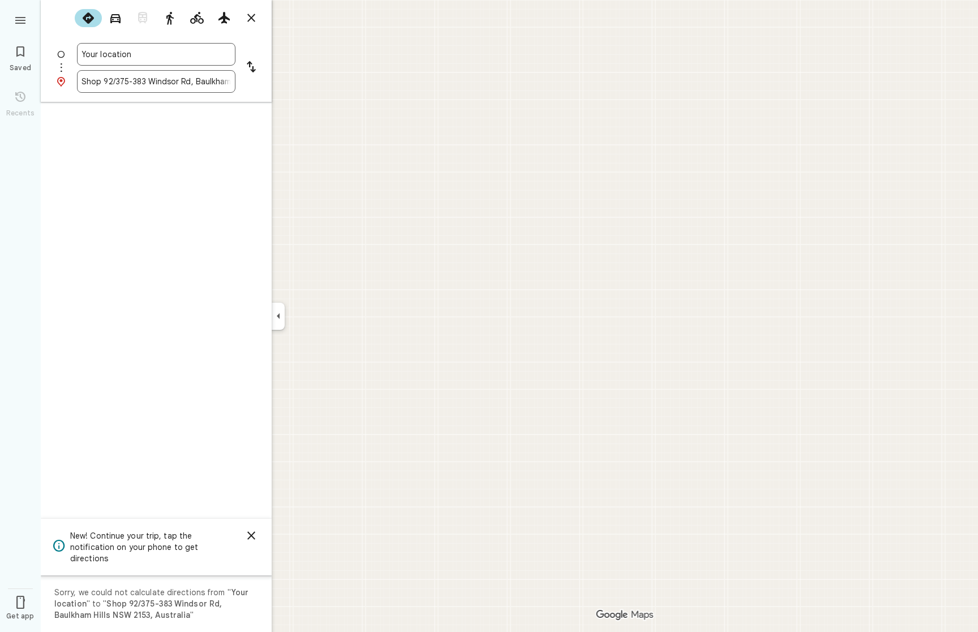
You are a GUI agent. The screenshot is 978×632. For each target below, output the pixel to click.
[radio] (88, 18)
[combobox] (156, 54)
